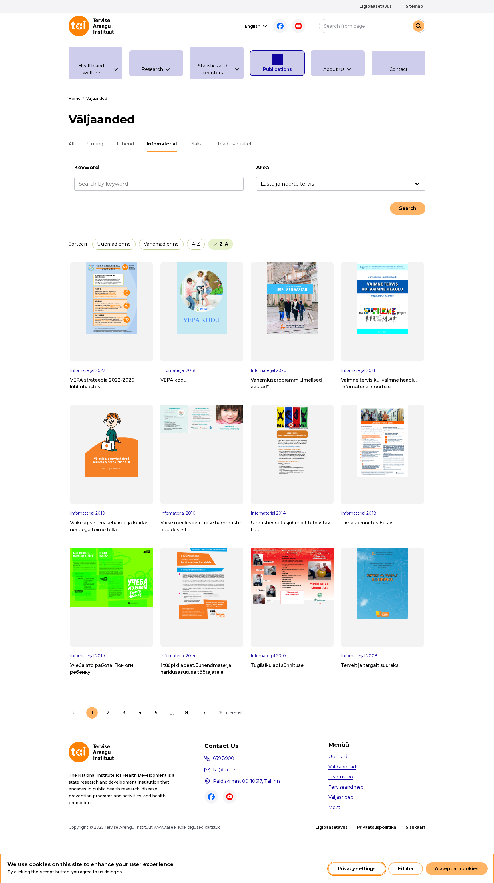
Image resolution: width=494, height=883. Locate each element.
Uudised (338, 756)
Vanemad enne (161, 244)
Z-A (223, 244)
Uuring (95, 144)
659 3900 (223, 758)
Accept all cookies (457, 868)
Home (75, 98)
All (72, 144)
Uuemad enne (114, 244)
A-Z (196, 244)
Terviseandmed (346, 787)
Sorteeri (78, 244)
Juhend (125, 144)
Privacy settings (357, 868)
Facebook (280, 26)
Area (262, 167)
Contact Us (221, 745)
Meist (334, 807)
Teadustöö (340, 777)
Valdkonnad (342, 767)
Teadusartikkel (234, 144)
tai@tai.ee (224, 769)
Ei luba (405, 868)
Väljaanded (341, 797)
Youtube (298, 26)
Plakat (197, 144)
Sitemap (414, 6)
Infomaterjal (162, 144)
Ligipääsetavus (376, 6)
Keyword (86, 167)
